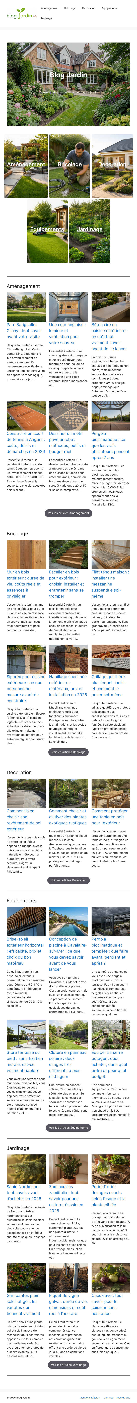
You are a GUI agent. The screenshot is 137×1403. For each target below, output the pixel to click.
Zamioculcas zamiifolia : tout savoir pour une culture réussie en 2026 (66, 1198)
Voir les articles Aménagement (68, 513)
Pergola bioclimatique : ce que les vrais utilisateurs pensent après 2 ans (110, 445)
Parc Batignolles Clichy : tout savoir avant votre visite (24, 330)
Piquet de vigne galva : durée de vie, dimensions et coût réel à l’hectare (68, 1304)
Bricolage (70, 8)
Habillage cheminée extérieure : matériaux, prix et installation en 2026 (68, 685)
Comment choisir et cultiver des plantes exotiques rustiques (68, 816)
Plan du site (123, 1397)
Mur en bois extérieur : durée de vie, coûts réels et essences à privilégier (25, 584)
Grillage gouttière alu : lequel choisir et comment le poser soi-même (109, 685)
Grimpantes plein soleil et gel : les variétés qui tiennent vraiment (23, 1304)
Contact (108, 1397)
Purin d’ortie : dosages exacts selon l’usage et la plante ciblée (109, 1195)
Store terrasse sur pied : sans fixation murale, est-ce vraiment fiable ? (25, 1061)
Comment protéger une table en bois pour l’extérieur (110, 816)
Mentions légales (90, 1397)
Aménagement (49, 8)
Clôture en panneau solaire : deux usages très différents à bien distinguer (68, 1064)
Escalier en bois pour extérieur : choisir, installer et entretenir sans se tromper (66, 584)
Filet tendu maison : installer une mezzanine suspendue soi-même (110, 584)
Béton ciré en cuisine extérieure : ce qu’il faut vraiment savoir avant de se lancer (110, 336)
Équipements (109, 8)
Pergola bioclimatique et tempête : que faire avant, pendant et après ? (110, 951)
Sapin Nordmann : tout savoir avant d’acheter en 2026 (24, 1192)
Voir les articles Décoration (69, 880)
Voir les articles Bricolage (68, 752)
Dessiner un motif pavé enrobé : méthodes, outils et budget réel (67, 442)
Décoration (88, 8)
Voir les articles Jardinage (68, 1365)
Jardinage (46, 18)
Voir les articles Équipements (68, 1127)
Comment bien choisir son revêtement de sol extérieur (24, 819)
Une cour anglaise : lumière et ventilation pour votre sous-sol (67, 333)
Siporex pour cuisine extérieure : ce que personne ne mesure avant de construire (26, 688)
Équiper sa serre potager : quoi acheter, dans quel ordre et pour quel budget (109, 1064)
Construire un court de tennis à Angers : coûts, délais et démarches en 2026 (26, 442)
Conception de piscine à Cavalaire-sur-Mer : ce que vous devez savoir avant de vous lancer (68, 954)
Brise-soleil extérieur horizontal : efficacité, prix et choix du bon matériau (25, 951)
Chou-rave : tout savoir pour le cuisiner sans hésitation (107, 1304)
